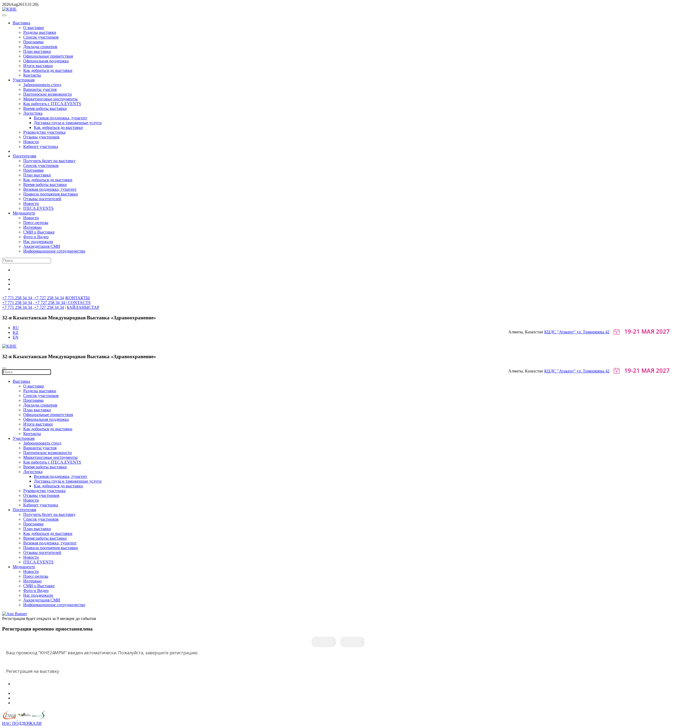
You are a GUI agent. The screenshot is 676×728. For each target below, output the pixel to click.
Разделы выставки (39, 32)
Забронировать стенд (42, 84)
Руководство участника (44, 132)
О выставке (33, 27)
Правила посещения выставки (50, 194)
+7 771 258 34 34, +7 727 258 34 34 (33, 298)
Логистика (33, 113)
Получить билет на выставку (49, 160)
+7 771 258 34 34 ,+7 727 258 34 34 (33, 307)
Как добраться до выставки (47, 70)
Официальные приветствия (48, 56)
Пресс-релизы (35, 222)
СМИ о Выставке (39, 232)
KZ (15, 332)
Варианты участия (40, 89)
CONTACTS (79, 302)
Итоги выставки (38, 65)
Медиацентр (24, 213)
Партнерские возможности (47, 94)
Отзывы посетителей (42, 199)
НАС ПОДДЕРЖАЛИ (22, 723)
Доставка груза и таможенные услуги (68, 122)
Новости (31, 141)
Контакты (32, 75)
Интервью (32, 227)
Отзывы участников (41, 137)
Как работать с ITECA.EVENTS (52, 103)
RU (16, 327)
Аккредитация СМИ (41, 246)
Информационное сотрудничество (54, 251)
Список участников (41, 37)
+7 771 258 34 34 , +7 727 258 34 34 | (35, 302)
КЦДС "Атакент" (560, 332)
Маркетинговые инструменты (50, 99)
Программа (33, 42)
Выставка (21, 23)
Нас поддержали (38, 241)
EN (15, 337)
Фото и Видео (36, 237)
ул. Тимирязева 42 (593, 332)
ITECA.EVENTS (38, 208)
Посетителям (24, 156)
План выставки (37, 51)
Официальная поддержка (46, 61)
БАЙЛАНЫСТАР (83, 307)
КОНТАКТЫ (78, 298)
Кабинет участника (40, 146)
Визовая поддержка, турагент (60, 118)
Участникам (24, 80)
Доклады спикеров (40, 46)
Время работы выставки (45, 108)
